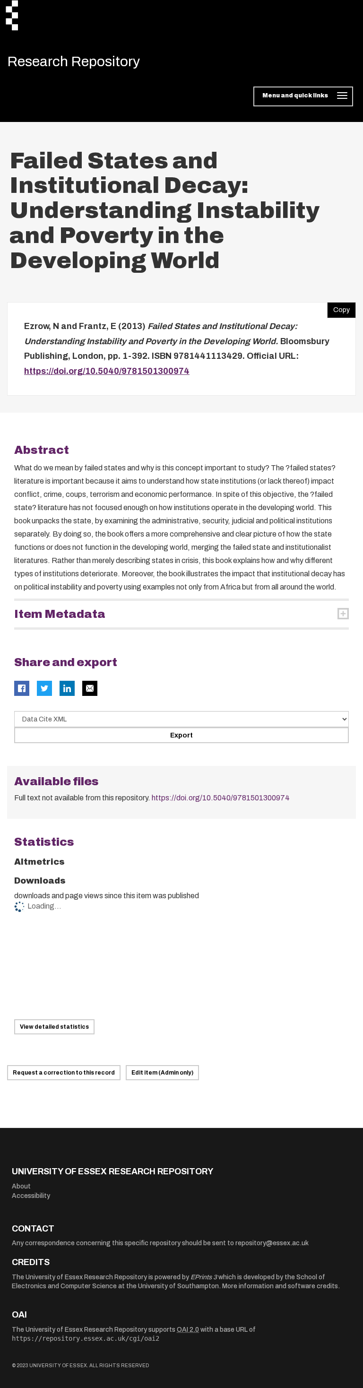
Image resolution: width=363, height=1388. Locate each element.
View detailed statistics (54, 1027)
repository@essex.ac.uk (272, 1243)
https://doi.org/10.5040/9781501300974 (107, 371)
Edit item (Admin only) (162, 1072)
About (21, 1186)
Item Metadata (59, 614)
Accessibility (31, 1195)
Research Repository (73, 61)
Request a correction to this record (64, 1072)
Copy (338, 307)
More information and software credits (280, 1286)
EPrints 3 (203, 1277)
